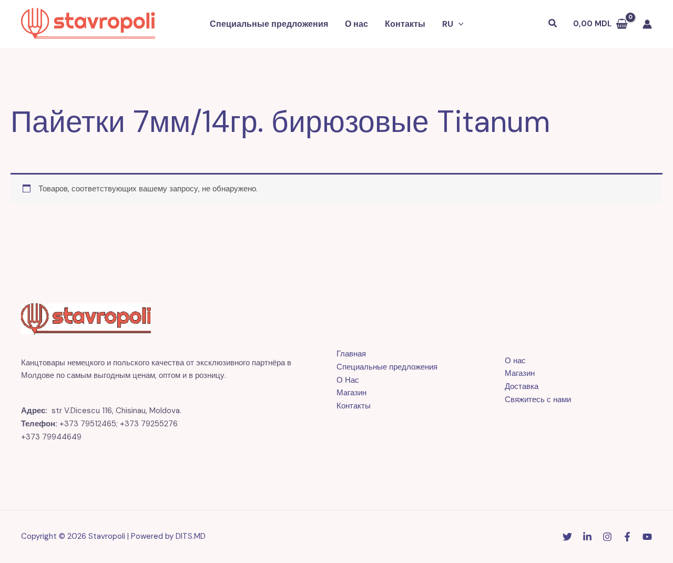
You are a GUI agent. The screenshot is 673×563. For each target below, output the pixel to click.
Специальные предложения (269, 23)
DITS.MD (191, 536)
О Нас (347, 380)
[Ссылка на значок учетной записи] (647, 24)
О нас (356, 23)
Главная (351, 354)
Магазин (351, 392)
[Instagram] (607, 536)
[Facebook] (627, 536)
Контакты (405, 23)
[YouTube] (647, 536)
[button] (458, 24)
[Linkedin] (587, 536)
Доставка (521, 386)
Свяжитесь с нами (538, 399)
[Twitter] (567, 536)
